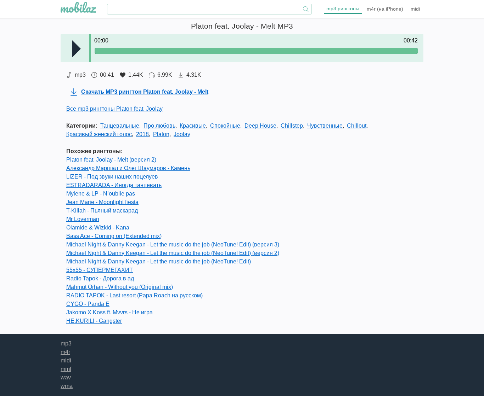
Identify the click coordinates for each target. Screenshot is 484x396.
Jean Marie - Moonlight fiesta (102, 202)
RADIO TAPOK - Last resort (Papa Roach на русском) (134, 295)
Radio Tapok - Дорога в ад (100, 278)
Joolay (182, 134)
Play (76, 49)
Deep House (260, 126)
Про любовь (159, 126)
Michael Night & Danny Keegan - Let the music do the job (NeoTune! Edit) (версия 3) (172, 244)
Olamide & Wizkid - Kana (97, 228)
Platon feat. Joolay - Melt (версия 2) (111, 160)
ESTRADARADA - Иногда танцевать (114, 185)
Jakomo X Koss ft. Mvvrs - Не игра (109, 312)
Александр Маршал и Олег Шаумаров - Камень (128, 168)
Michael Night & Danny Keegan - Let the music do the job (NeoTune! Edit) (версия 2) (172, 253)
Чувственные (325, 126)
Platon (161, 134)
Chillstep (292, 126)
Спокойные (225, 126)
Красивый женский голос (99, 134)
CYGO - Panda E (87, 304)
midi (415, 9)
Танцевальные (119, 126)
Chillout (356, 126)
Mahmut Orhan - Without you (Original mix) (119, 287)
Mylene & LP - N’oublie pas (100, 194)
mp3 (342, 8)
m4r (385, 9)
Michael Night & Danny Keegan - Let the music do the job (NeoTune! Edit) (158, 261)
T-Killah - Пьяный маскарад (102, 211)
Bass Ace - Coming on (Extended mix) (114, 236)
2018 (142, 134)
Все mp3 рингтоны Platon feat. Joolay (114, 109)
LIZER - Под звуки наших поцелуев (112, 177)
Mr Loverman (82, 219)
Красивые (193, 126)
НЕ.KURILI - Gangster (94, 321)
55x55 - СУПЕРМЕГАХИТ (99, 270)
